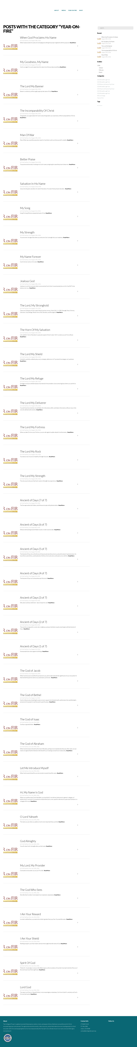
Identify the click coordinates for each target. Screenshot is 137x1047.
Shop (81, 10)
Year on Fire (72, 10)
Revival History (99, 105)
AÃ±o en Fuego (101, 95)
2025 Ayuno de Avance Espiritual (105, 89)
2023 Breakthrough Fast (103, 82)
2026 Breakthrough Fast (103, 93)
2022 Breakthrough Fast (103, 79)
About (56, 10)
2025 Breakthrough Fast (103, 91)
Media (64, 10)
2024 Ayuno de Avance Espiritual (105, 84)
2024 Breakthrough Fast (103, 86)
